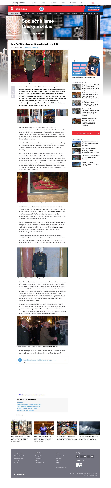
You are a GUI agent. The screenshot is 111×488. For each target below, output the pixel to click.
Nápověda (58, 458)
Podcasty (37, 460)
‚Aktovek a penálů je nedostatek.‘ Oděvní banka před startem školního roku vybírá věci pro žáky (67, 438)
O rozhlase (73, 2)
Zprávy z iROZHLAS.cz (19, 420)
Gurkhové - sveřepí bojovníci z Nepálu (27, 408)
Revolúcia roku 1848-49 (27, 207)
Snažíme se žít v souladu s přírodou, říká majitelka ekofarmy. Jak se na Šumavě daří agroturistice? (90, 95)
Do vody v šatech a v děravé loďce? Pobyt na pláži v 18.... (90, 164)
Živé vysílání (76, 70)
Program (43, 2)
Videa (96, 13)
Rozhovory (82, 13)
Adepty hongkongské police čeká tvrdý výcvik (29, 404)
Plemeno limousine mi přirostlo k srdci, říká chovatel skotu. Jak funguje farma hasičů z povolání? (89, 122)
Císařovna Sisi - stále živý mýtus (25, 410)
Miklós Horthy (56, 211)
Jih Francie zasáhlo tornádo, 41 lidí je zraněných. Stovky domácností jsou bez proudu (88, 438)
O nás (68, 13)
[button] (65, 360)
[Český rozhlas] (18, 2)
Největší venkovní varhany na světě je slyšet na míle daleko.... (90, 143)
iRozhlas (34, 2)
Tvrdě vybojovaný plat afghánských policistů (28, 406)
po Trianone (39, 211)
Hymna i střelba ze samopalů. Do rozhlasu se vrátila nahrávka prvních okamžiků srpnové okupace (90, 112)
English (95, 473)
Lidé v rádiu (59, 460)
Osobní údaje (79, 473)
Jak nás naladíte (60, 456)
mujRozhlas (53, 2)
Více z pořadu (77, 139)
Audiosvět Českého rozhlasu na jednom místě (83, 77)
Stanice (63, 2)
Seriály (90, 13)
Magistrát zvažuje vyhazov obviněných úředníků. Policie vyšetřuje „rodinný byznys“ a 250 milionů (90, 103)
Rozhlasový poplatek (61, 467)
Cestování (14, 13)
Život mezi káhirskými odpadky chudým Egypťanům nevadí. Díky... (90, 150)
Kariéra (57, 462)
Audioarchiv (41, 13)
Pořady (33, 13)
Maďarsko (20, 402)
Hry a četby (76, 65)
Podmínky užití (88, 473)
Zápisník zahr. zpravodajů (31, 47)
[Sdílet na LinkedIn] (13, 96)
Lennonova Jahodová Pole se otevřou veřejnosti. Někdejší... (90, 157)
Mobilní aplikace (39, 462)
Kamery (61, 13)
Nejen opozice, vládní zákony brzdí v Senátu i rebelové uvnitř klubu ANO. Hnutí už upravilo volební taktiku (43, 439)
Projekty (74, 13)
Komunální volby (19, 458)
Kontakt (58, 465)
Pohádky (75, 67)
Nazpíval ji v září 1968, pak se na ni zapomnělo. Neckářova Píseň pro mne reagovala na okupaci (90, 87)
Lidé (55, 13)
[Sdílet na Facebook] (13, 88)
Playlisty (49, 13)
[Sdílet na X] (13, 92)
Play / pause (20, 360)
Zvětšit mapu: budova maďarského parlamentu (32, 395)
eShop (16, 462)
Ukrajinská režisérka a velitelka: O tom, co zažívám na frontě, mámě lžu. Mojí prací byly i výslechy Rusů (20, 439)
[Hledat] (98, 2)
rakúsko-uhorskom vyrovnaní (46, 209)
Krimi (83, 65)
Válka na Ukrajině (19, 456)
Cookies (72, 473)
